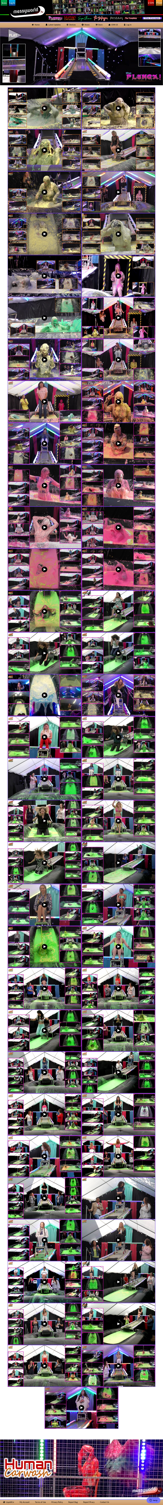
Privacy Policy (57, 1502)
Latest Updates (54, 25)
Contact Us (104, 1502)
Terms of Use (40, 1502)
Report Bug (73, 1502)
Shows (87, 25)
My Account (24, 1502)
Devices (72, 25)
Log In (128, 25)
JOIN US (114, 25)
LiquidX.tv (9, 1502)
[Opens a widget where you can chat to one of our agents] (153, 1500)
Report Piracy (88, 1502)
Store (100, 25)
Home (37, 25)
